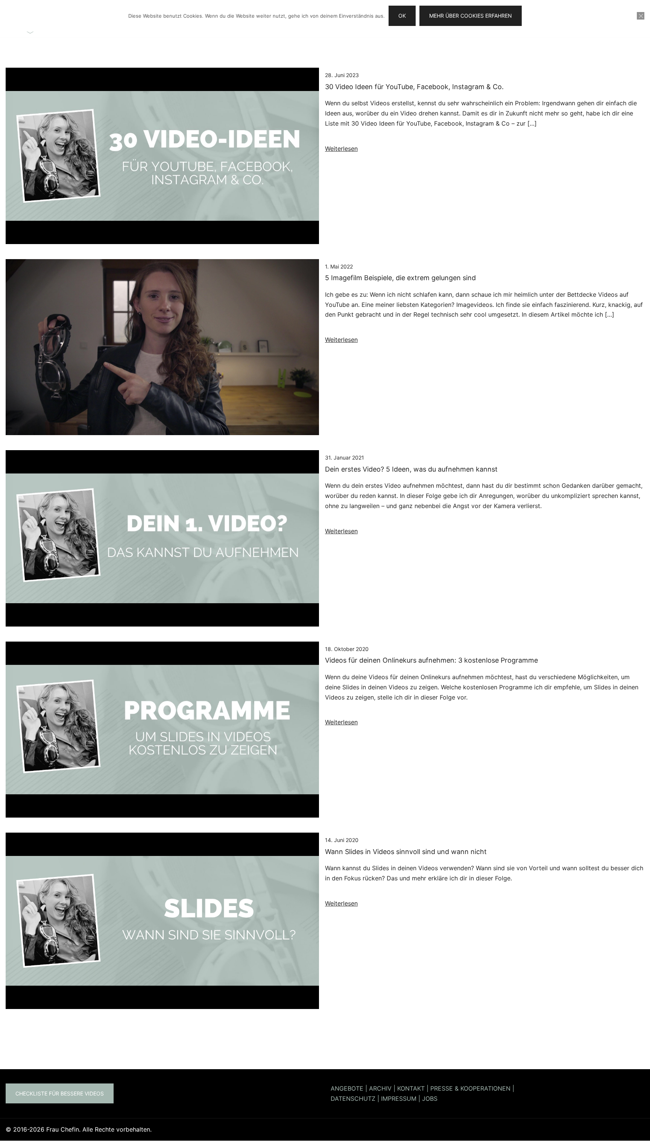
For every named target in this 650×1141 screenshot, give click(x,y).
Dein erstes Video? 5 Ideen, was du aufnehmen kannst (411, 469)
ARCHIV (380, 1088)
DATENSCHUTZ (353, 1098)
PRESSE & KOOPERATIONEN (470, 1088)
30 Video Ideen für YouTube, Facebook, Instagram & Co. (414, 87)
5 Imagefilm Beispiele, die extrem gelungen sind (400, 278)
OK (402, 15)
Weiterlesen (341, 148)
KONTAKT (411, 1088)
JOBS (429, 1098)
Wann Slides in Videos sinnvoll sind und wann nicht (406, 852)
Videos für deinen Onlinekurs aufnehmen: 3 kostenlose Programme (431, 660)
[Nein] (640, 16)
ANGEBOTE (347, 1088)
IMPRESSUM (398, 1098)
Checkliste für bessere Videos (59, 1093)
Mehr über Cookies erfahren (470, 15)
